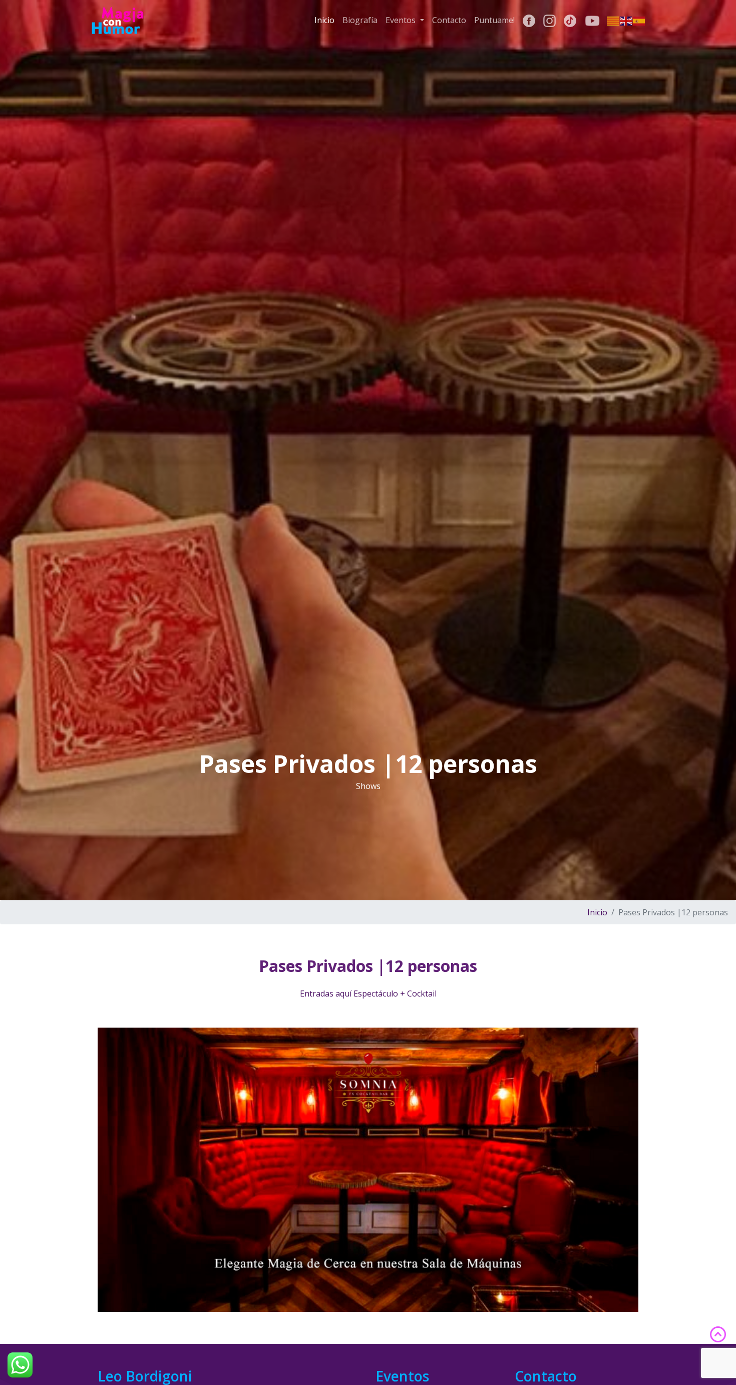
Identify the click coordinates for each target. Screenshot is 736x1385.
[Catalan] (613, 20)
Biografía (360, 20)
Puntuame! (494, 20)
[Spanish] (639, 20)
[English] (626, 20)
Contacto (449, 20)
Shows (368, 786)
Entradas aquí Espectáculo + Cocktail (368, 993)
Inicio (324, 20)
